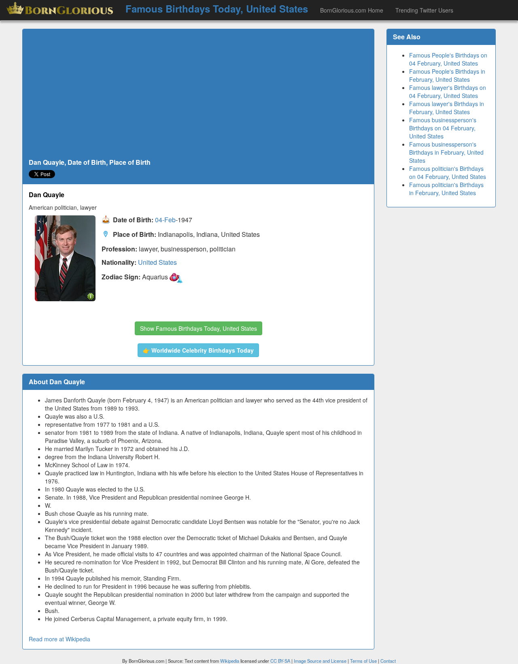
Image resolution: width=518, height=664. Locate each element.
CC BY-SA (280, 661)
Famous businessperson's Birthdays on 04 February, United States (442, 128)
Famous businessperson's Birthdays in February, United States (446, 152)
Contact (388, 661)
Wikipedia (229, 661)
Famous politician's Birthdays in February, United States (446, 189)
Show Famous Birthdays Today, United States (198, 328)
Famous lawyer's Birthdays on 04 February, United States (447, 91)
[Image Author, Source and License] (90, 296)
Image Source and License (320, 661)
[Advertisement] (198, 94)
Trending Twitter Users (424, 10)
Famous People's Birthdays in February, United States (447, 75)
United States (157, 262)
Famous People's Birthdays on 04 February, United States (448, 59)
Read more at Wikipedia (59, 639)
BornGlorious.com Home (351, 10)
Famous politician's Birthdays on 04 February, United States (447, 172)
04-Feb (165, 220)
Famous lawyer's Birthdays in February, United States (446, 108)
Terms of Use (364, 661)
